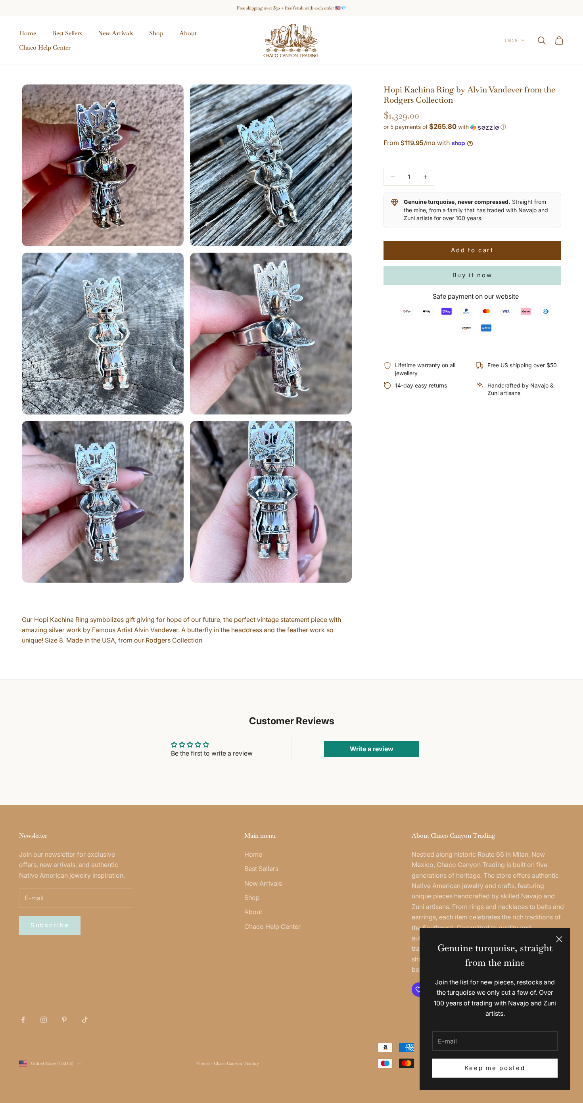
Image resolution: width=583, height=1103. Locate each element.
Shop (156, 33)
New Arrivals (115, 33)
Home (27, 33)
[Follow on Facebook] (23, 1020)
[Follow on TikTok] (85, 1020)
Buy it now (473, 275)
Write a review (371, 749)
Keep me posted (495, 1068)
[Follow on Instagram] (44, 1020)
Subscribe (50, 925)
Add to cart (472, 249)
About (188, 33)
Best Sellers (67, 33)
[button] (472, 127)
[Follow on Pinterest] (64, 1020)
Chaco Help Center (45, 47)
